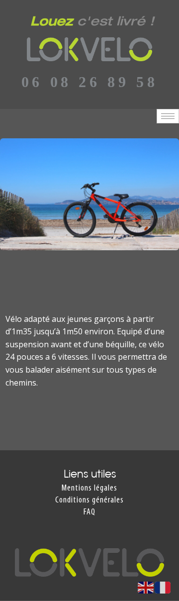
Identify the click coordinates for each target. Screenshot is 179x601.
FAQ (89, 512)
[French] (163, 586)
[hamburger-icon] (168, 116)
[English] (146, 586)
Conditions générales (89, 500)
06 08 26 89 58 (89, 82)
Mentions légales (89, 488)
